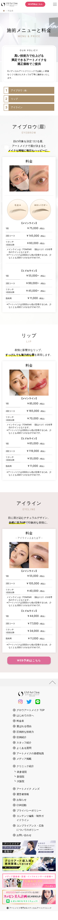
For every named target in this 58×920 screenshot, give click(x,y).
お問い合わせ (24, 835)
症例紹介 (21, 737)
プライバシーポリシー (29, 810)
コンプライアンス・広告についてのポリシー (30, 827)
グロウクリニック (9, 4)
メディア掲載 (24, 758)
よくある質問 (24, 747)
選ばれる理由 (24, 726)
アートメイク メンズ (28, 788)
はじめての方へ (25, 715)
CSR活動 (21, 805)
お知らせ (21, 799)
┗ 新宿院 (19, 776)
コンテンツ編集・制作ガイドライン (30, 818)
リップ (11, 99)
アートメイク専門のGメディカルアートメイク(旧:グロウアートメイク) (4, 11)
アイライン (13, 107)
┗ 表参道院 (20, 771)
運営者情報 (23, 794)
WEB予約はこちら (35, 4)
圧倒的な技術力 (25, 731)
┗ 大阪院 (19, 781)
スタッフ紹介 (24, 742)
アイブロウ (17, 90)
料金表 (20, 720)
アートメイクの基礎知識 (30, 753)
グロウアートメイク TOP (31, 710)
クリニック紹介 (25, 766)
